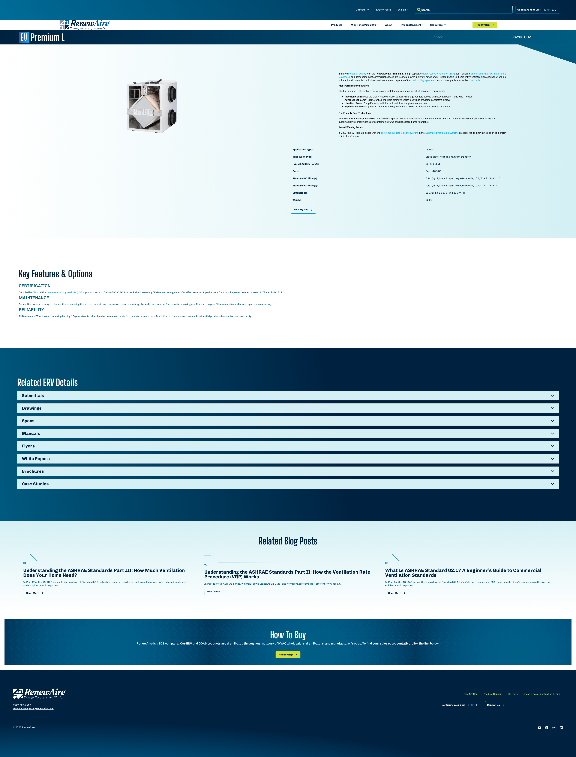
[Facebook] (546, 727)
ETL (34, 292)
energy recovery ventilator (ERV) (438, 73)
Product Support (411, 24)
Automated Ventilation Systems (442, 132)
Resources (436, 24)
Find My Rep (470, 694)
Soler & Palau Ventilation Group (542, 694)
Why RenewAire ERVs (363, 24)
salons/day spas (421, 80)
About (388, 24)
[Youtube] (539, 727)
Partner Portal (383, 9)
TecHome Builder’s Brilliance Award (399, 132)
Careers (361, 9)
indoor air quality (357, 73)
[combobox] (464, 10)
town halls (474, 80)
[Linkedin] (561, 727)
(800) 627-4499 (22, 705)
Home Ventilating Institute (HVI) (64, 292)
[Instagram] (554, 727)
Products (336, 24)
